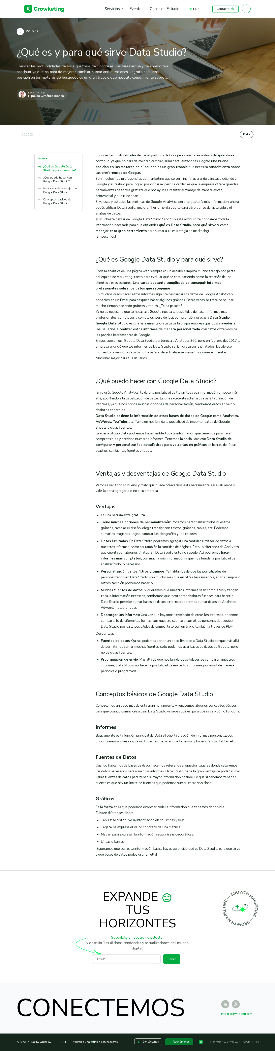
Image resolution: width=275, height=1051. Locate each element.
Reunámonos (181, 1042)
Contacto (223, 9)
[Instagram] (236, 1004)
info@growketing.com (236, 1014)
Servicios (112, 8)
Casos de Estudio (164, 8)
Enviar (172, 959)
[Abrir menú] (246, 8)
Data (246, 134)
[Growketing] (44, 9)
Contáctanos (151, 1042)
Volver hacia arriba (34, 1042)
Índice (43, 158)
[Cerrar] (201, 1042)
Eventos (136, 8)
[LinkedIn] (225, 1004)
